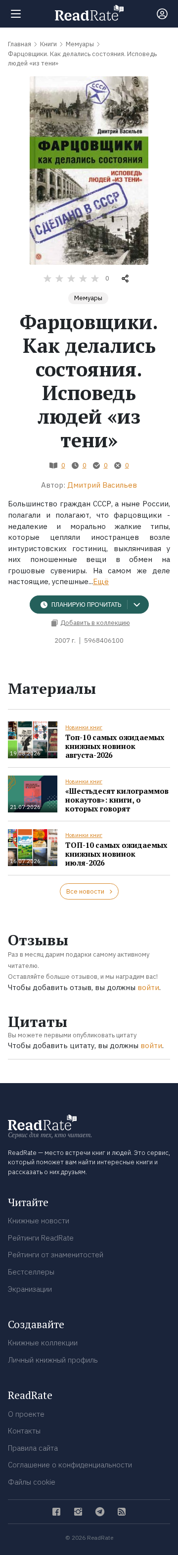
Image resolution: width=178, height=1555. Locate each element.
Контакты (24, 1430)
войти (148, 987)
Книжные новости (38, 1220)
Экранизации (30, 1289)
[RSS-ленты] (122, 1512)
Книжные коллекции (43, 1342)
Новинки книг (83, 727)
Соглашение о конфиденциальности (70, 1464)
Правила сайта (33, 1448)
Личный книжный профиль (53, 1360)
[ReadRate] (89, 13)
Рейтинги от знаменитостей (55, 1254)
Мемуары (88, 298)
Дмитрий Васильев (102, 485)
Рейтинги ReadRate (41, 1238)
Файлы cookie (31, 1482)
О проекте (26, 1414)
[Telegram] (100, 1512)
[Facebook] (56, 1512)
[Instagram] (78, 1512)
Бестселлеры (31, 1271)
